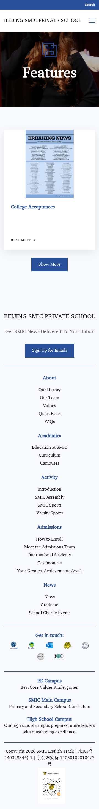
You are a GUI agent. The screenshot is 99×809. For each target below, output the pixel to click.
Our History (49, 390)
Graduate (49, 605)
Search (90, 5)
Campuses (49, 463)
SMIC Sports (49, 505)
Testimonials (50, 563)
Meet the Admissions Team (49, 547)
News (50, 585)
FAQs (50, 422)
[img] (49, 164)
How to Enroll (49, 539)
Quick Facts (50, 414)
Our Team (49, 398)
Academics (49, 436)
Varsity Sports (50, 513)
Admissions (49, 527)
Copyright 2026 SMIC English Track (40, 751)
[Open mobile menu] (92, 21)
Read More (21, 240)
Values (49, 406)
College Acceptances (33, 207)
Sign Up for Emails (49, 350)
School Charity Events (49, 613)
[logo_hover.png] (49, 316)
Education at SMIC (49, 447)
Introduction (49, 489)
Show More (49, 264)
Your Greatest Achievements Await (49, 571)
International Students (49, 555)
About (49, 378)
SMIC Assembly (49, 497)
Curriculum (49, 455)
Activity (49, 477)
